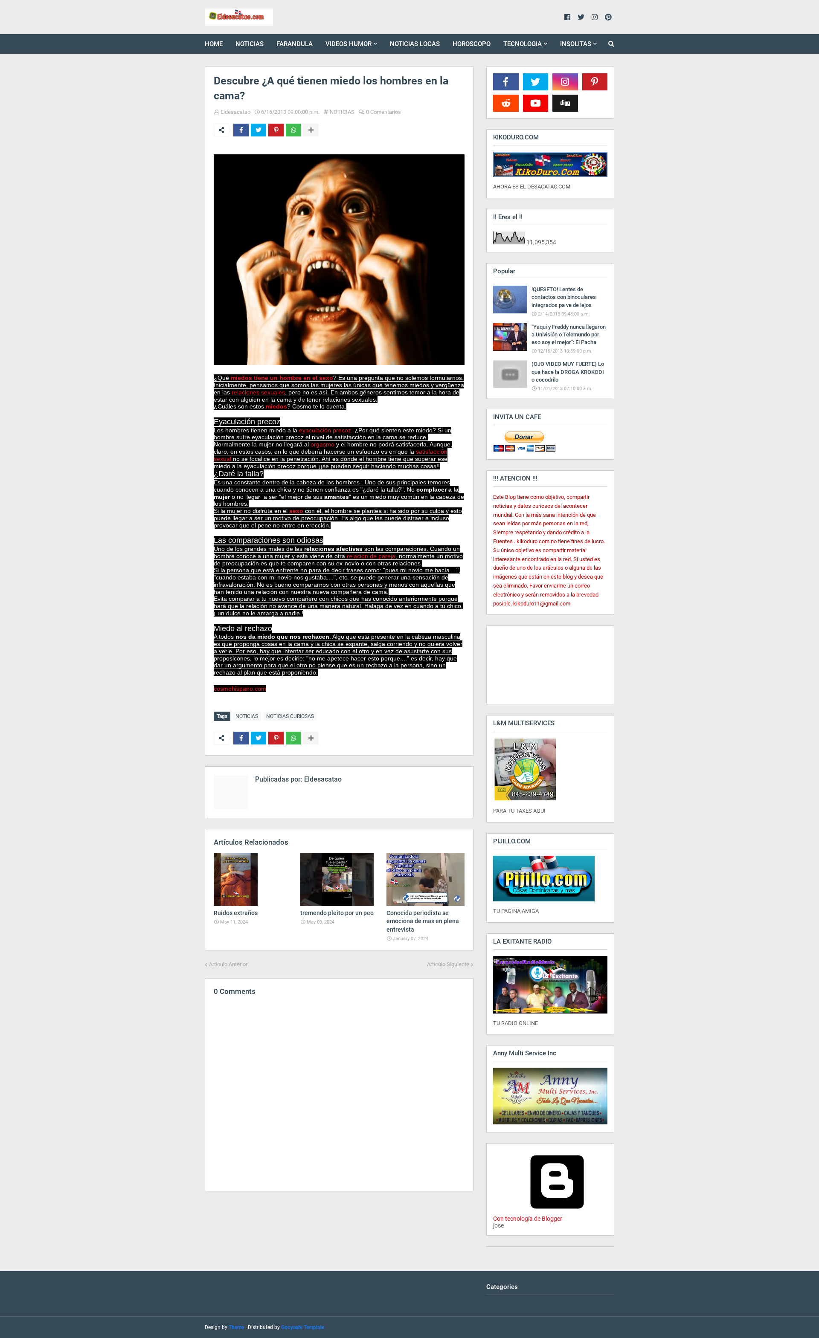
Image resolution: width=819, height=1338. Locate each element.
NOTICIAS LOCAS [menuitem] (415, 44)
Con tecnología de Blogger (527, 1218)
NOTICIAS (342, 112)
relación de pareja (371, 556)
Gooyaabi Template (302, 1327)
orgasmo (322, 444)
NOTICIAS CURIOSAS (290, 716)
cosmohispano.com (240, 688)
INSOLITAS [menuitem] (575, 44)
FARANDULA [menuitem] (294, 44)
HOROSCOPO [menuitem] (472, 44)
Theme (236, 1327)
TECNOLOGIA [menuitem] (522, 44)
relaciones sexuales (258, 392)
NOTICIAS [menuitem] (249, 44)
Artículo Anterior (228, 964)
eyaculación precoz (325, 430)
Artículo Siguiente (448, 964)
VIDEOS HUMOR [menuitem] (348, 44)
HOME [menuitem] (214, 44)
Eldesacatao (235, 112)
